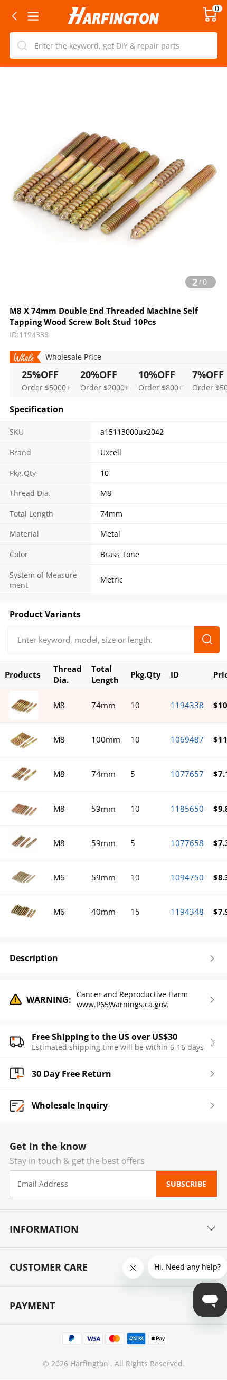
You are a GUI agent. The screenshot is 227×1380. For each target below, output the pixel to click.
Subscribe (186, 1184)
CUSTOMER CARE (49, 1266)
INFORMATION (44, 1228)
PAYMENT (32, 1305)
